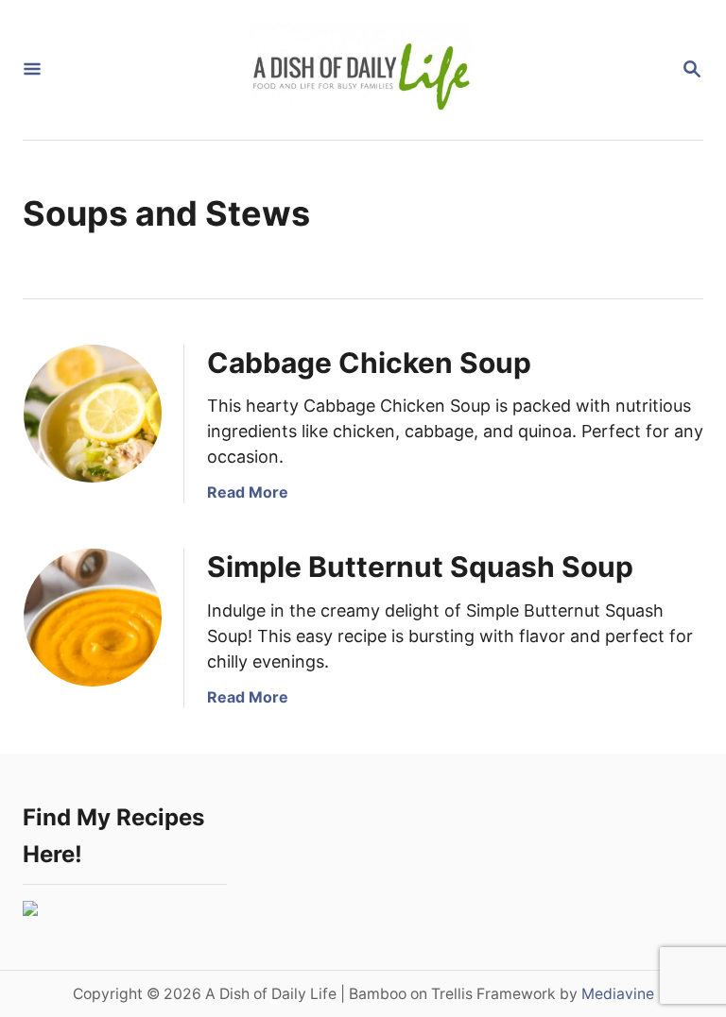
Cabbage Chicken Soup (369, 363)
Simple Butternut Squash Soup (420, 567)
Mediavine (617, 994)
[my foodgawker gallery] (30, 910)
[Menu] (32, 70)
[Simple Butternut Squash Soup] (93, 617)
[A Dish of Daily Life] (361, 70)
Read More (247, 492)
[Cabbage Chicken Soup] (93, 414)
